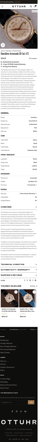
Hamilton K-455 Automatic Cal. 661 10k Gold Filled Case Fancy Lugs (9, 311)
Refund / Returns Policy (8, 385)
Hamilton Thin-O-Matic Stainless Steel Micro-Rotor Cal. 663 (27, 311)
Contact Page (5, 379)
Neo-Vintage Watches (8, 346)
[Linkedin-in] (25, 411)
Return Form (4, 388)
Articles (3, 364)
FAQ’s (2, 370)
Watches (8, 51)
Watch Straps (5, 352)
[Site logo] (18, 6)
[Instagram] (16, 411)
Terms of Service (18, 433)
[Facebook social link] (25, 280)
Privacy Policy (9, 433)
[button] (17, 2)
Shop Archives (16, 51)
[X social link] (27, 280)
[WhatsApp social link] (33, 280)
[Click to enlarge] (3, 45)
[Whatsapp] (21, 411)
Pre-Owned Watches (7, 349)
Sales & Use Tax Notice (25, 435)
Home (3, 51)
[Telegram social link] (35, 280)
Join (31, 402)
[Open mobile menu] (2, 6)
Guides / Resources (7, 367)
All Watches (4, 340)
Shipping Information (12, 435)
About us (3, 361)
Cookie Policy (29, 433)
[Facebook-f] (12, 411)
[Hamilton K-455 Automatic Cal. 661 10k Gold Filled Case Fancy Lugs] (10, 298)
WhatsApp (4, 382)
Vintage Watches (6, 343)
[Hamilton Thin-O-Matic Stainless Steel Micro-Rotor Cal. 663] (28, 298)
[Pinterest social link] (30, 280)
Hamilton (4, 314)
